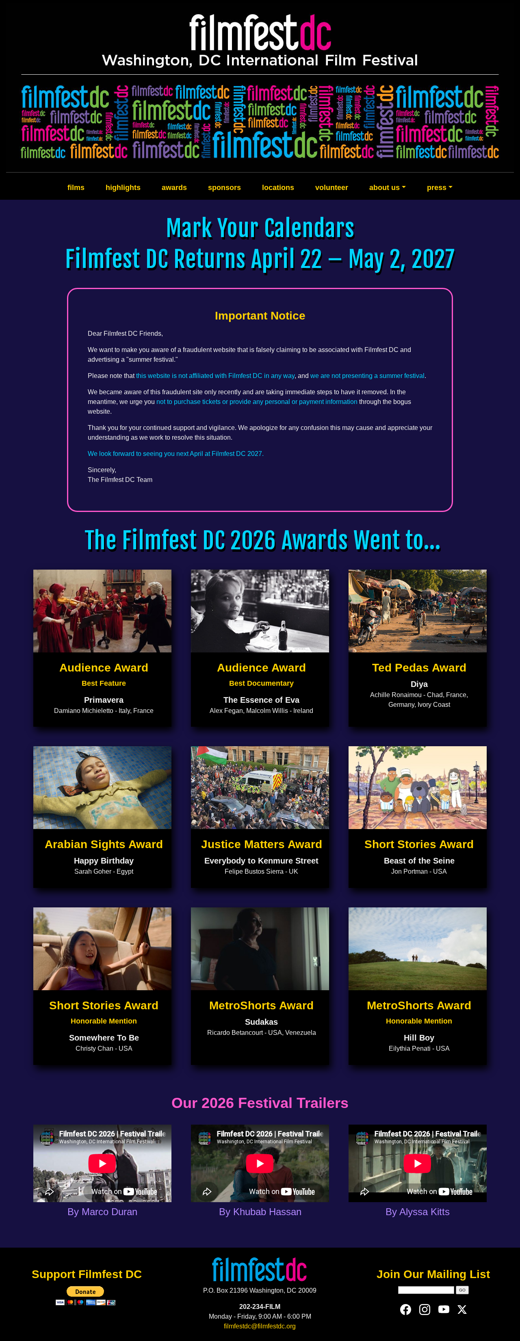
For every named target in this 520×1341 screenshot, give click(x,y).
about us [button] (384, 188)
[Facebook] (405, 1309)
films (75, 188)
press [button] (436, 188)
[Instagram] (424, 1309)
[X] (462, 1309)
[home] (260, 87)
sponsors (224, 188)
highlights (123, 188)
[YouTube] (443, 1309)
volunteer (331, 188)
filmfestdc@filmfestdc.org (260, 1326)
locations (278, 188)
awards (174, 188)
